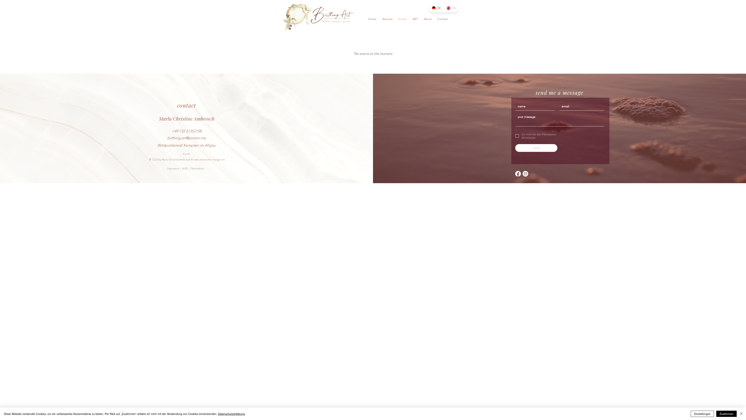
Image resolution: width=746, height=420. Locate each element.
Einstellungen (702, 414)
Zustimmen (726, 414)
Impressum (173, 168)
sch (211, 118)
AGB (185, 168)
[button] (387, 19)
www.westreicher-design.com (209, 159)
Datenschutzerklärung (231, 414)
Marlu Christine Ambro (183, 118)
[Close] (741, 414)
